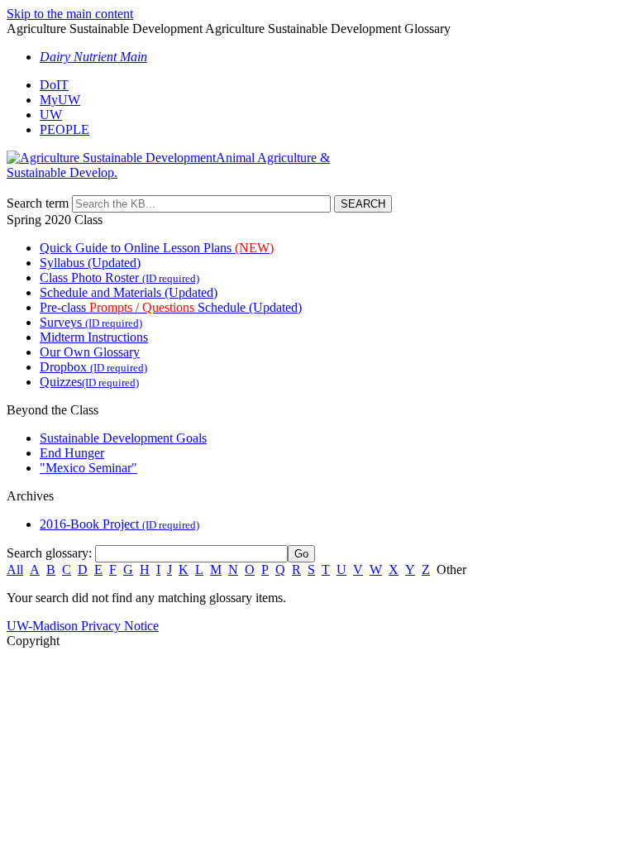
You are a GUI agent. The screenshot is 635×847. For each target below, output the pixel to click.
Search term (38, 203)
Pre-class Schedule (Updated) (171, 307)
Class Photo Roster (119, 277)
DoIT (54, 85)
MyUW (60, 100)
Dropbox (93, 367)
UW (51, 115)
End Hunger (72, 453)
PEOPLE (64, 129)
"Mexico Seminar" (88, 468)
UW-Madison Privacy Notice (83, 626)
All (15, 569)
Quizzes (89, 382)
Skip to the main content (70, 14)
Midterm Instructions (94, 337)
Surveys (91, 322)
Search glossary (47, 553)
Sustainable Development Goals (123, 438)
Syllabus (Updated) (90, 263)
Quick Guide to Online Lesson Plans (157, 248)
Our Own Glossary (90, 352)
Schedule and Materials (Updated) (128, 292)
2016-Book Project (119, 524)
